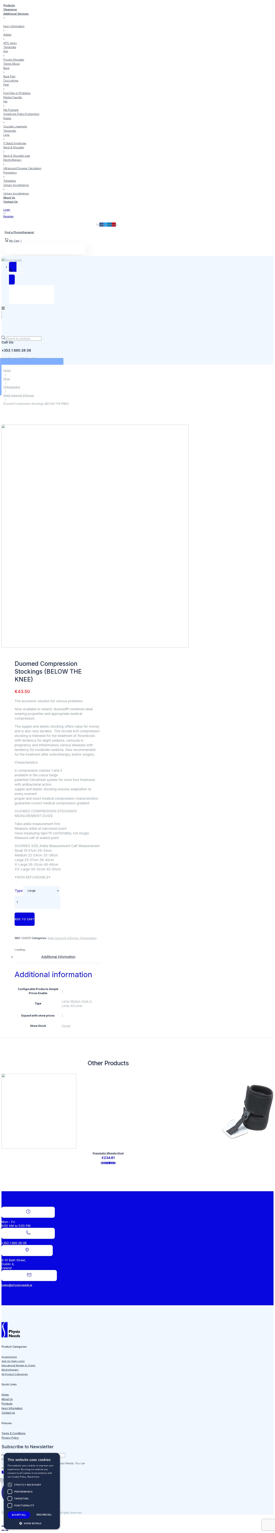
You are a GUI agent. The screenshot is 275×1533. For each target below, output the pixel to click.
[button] (31, 1523)
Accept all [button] (19, 1514)
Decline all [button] (44, 1514)
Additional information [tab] (58, 957)
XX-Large (76, 1005)
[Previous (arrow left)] (2, 1530)
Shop (6, 378)
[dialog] (32, 1491)
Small (85, 1001)
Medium (75, 1001)
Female (66, 1025)
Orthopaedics (11, 387)
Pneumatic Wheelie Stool (108, 1153)
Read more (33, 1476)
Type (19, 891)
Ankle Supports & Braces (18, 395)
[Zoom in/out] (2, 1526)
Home (7, 370)
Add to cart (25, 919)
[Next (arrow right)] (6, 1530)
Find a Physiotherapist (19, 232)
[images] (95, 646)
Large (65, 1001)
